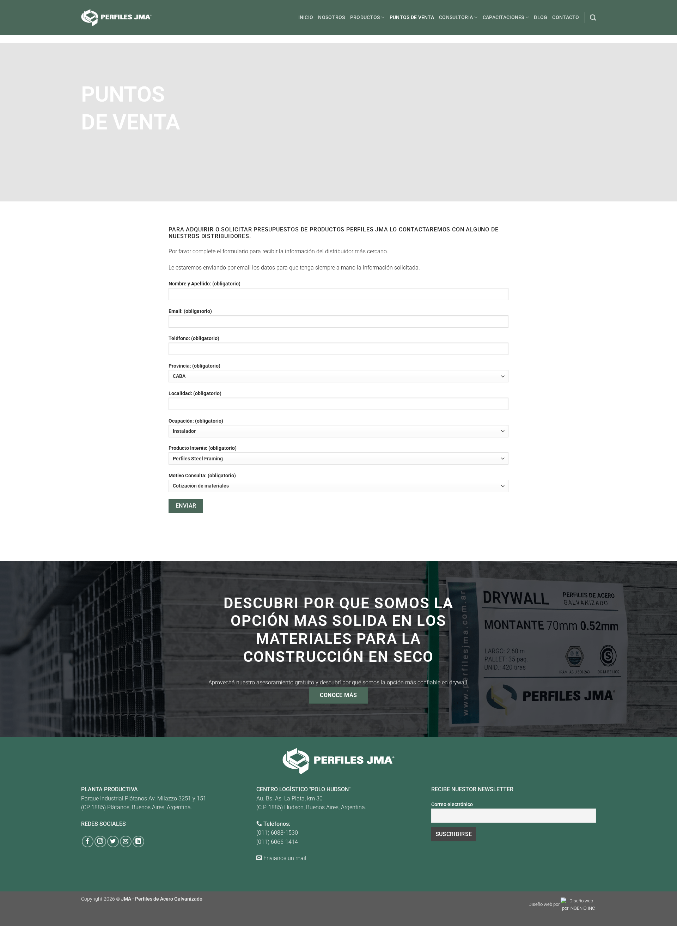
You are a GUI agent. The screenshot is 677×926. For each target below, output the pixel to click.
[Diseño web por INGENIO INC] (578, 904)
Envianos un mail (284, 858)
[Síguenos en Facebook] (87, 841)
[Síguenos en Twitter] (113, 841)
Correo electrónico (452, 804)
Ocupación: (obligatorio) (196, 421)
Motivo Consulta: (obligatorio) (202, 476)
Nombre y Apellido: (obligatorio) (204, 284)
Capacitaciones (503, 17)
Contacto (565, 17)
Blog (540, 17)
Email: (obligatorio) (190, 311)
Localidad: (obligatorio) (195, 394)
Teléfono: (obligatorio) (194, 338)
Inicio (305, 17)
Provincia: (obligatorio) (194, 366)
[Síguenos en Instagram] (100, 841)
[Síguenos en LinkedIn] (138, 841)
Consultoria (456, 17)
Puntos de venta (412, 17)
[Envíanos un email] (126, 841)
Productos (365, 17)
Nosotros (331, 17)
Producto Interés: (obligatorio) (203, 448)
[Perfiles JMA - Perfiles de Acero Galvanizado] (116, 17)
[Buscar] (593, 18)
